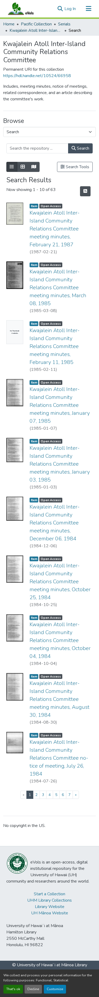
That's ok (13, 989)
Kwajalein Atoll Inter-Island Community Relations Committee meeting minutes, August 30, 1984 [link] (59, 699)
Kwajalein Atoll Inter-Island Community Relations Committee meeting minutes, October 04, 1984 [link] (60, 640)
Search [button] (82, 148)
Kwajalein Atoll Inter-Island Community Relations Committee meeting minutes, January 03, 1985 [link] (60, 463)
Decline (33, 989)
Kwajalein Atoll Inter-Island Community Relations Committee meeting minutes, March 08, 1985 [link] (58, 287)
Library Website (49, 907)
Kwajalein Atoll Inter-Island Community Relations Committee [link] (36, 30)
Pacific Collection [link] (36, 24)
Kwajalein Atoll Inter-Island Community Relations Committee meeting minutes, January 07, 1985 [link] (60, 405)
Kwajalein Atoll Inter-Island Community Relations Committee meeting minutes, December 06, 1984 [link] (54, 522)
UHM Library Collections (49, 900)
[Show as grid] (22, 167)
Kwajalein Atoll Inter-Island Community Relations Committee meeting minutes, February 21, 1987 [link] (54, 228)
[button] (26, 8)
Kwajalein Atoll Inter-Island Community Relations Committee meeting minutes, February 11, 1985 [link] (54, 346)
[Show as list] (11, 167)
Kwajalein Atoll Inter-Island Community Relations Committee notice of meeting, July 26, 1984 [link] (59, 757)
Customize (55, 989)
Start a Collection (49, 894)
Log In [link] (70, 9)
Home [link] (9, 24)
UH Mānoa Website (49, 913)
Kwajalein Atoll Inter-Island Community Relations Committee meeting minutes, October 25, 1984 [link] (60, 581)
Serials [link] (64, 24)
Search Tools (77, 167)
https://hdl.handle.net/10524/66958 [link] (37, 76)
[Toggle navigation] (88, 9)
